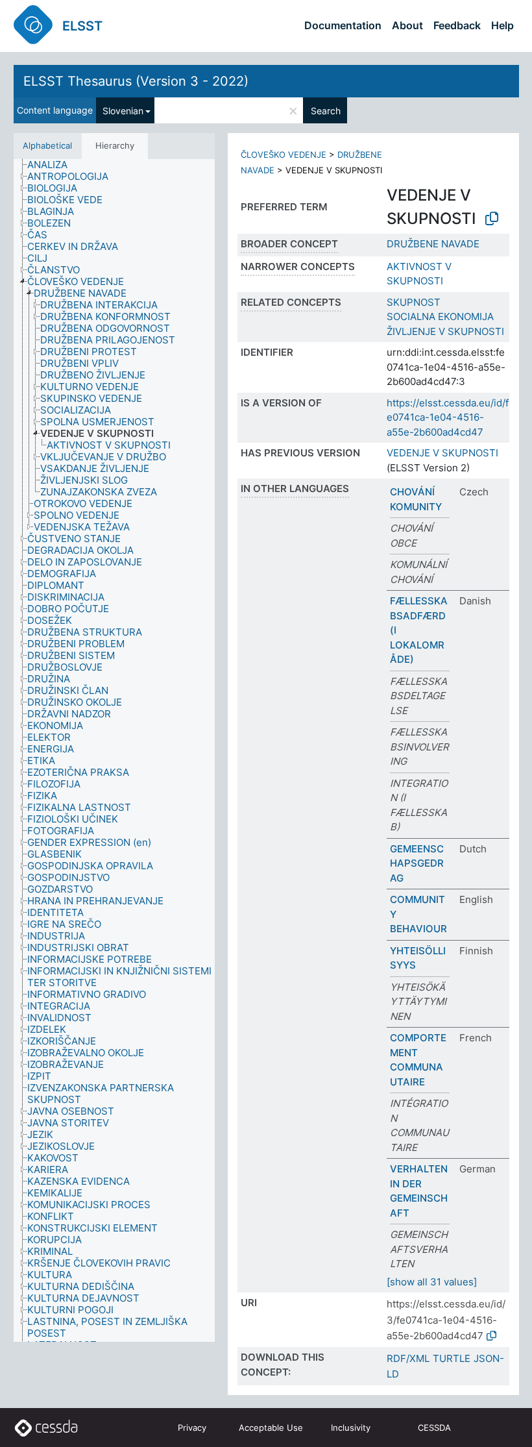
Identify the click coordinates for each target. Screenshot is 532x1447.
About (407, 25)
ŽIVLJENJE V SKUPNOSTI (445, 331)
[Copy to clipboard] (491, 219)
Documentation (342, 25)
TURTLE (451, 1358)
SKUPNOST (414, 302)
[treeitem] (53, 165)
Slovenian (123, 110)
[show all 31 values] (432, 1282)
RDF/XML (408, 1358)
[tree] (114, 750)
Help (502, 25)
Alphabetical (47, 145)
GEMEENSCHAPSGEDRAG (417, 863)
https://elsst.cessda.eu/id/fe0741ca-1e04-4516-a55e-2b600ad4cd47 (448, 417)
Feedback (457, 25)
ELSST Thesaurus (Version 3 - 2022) (135, 81)
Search (326, 110)
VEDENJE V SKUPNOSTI (442, 453)
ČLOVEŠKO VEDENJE (283, 154)
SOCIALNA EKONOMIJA (440, 316)
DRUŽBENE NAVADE (433, 244)
